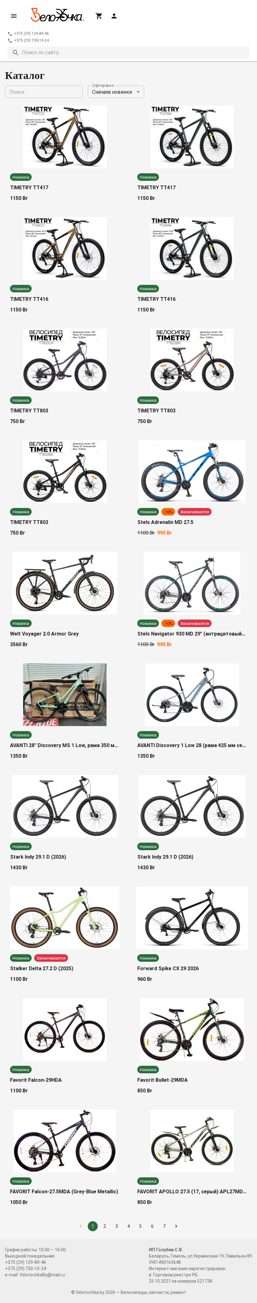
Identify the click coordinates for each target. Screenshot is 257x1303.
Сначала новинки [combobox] (112, 92)
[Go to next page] (176, 1226)
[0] (99, 16)
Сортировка (102, 85)
